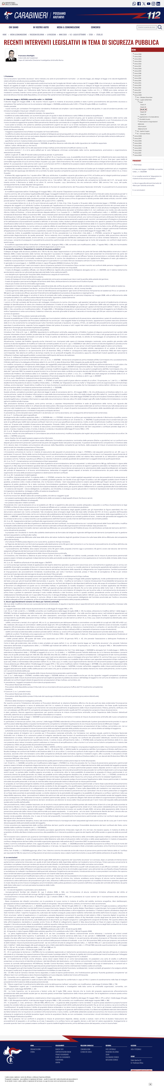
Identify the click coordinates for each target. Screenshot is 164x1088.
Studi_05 (99, 34)
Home (4, 34)
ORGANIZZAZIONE (35, 1049)
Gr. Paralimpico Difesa (137, 1062)
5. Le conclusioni (139, 190)
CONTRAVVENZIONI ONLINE (63, 1052)
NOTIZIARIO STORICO (112, 1059)
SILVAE (107, 1054)
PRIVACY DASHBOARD (62, 1054)
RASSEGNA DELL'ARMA (112, 1052)
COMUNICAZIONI (85, 1049)
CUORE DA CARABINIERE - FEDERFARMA (63, 1058)
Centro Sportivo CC (136, 1060)
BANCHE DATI (59, 1049)
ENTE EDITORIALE (111, 1049)
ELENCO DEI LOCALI (86, 1052)
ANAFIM (57, 1062)
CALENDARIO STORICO (112, 1057)
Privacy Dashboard (22, 1084)
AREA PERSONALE (136, 1049)
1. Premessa (137, 165)
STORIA (32, 1052)
